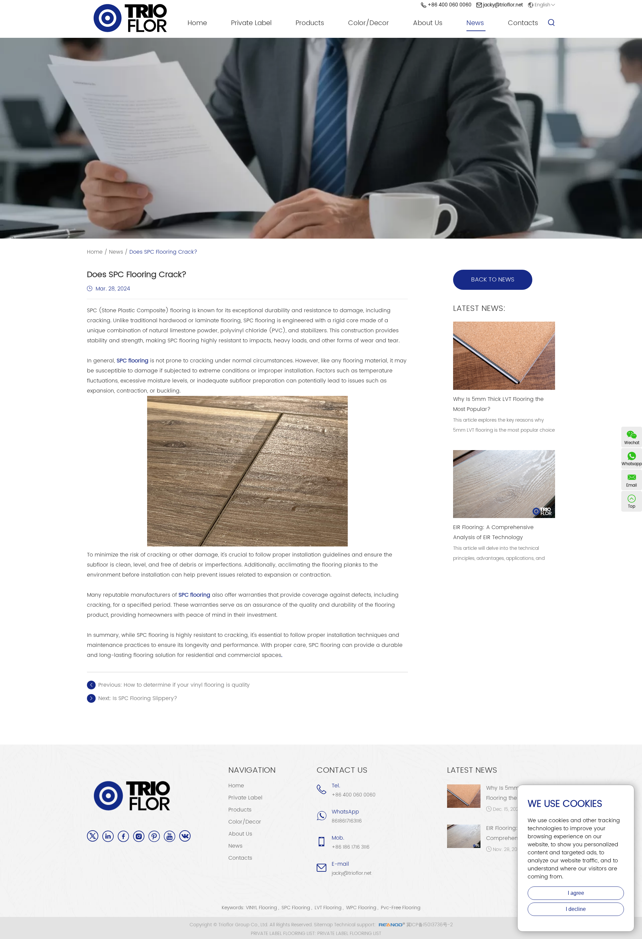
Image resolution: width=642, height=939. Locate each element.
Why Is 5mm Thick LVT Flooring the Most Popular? (498, 404)
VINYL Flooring (261, 908)
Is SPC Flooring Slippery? (145, 698)
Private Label (251, 23)
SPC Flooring (296, 908)
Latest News (472, 770)
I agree (576, 893)
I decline (576, 909)
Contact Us (342, 770)
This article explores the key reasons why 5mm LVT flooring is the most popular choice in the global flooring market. (504, 430)
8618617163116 (347, 821)
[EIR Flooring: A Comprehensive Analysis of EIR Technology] (463, 836)
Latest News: (479, 308)
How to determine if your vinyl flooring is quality (187, 685)
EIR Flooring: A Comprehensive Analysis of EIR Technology (493, 532)
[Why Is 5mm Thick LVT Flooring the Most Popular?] (463, 796)
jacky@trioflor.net (503, 5)
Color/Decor (368, 23)
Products (310, 23)
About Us (427, 23)
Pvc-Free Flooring (400, 908)
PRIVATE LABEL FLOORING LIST (349, 933)
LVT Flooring (328, 908)
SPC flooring (132, 360)
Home (197, 23)
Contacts (523, 23)
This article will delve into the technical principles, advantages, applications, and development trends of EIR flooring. (499, 558)
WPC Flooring (361, 908)
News (475, 23)
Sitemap (323, 925)
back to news (492, 279)
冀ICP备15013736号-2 (429, 925)
